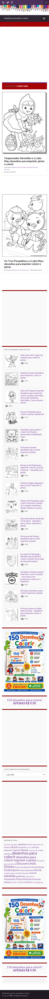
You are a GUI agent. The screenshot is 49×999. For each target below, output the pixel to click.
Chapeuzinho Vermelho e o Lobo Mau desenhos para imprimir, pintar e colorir (24, 161)
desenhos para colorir (20, 855)
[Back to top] (42, 992)
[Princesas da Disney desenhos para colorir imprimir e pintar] (12, 542)
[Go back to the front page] (24, 10)
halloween (29, 870)
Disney (9, 867)
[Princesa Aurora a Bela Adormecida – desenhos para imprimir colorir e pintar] (12, 614)
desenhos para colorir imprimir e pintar (20, 858)
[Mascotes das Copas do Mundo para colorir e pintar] (12, 361)
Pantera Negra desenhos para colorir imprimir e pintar (31, 485)
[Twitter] (7, 2)
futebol (8, 870)
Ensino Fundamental (23, 867)
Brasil (14, 847)
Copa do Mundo (20, 850)
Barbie (29, 844)
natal (27, 876)
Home (4, 24)
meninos (20, 876)
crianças (32, 850)
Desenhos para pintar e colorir (16, 18)
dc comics (39, 850)
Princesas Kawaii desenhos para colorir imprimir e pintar (30, 449)
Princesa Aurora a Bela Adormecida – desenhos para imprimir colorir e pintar (31, 612)
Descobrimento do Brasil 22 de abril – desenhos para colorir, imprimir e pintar (32, 522)
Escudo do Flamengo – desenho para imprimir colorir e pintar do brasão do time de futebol (32, 557)
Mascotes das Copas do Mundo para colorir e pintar (31, 357)
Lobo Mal (29, 167)
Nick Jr (32, 876)
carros (29, 847)
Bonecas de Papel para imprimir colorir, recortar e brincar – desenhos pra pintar (32, 469)
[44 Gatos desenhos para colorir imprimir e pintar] (12, 597)
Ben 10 (40, 844)
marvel (33, 873)
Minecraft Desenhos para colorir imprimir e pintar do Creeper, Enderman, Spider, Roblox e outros (32, 504)
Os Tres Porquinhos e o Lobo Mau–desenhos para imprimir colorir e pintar (24, 263)
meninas (10, 876)
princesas (26, 879)
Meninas (35, 167)
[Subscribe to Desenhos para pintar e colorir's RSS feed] (3, 2)
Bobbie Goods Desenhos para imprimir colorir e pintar (32, 375)
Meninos (7, 169)
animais (7, 845)
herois (38, 870)
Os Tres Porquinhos (23, 270)
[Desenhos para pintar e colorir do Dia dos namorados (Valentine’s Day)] (12, 436)
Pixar (18, 879)
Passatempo (10, 879)
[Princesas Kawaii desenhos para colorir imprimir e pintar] (12, 453)
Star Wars (14, 882)
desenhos (8, 854)
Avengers (14, 844)
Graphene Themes (21, 996)
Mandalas (25, 873)
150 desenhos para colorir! (24, 701)
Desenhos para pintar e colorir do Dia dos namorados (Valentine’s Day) (31, 433)
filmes (41, 867)
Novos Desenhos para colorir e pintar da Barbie (32, 412)
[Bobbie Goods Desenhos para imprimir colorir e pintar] (12, 379)
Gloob (22, 870)
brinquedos (22, 847)
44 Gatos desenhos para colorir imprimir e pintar (31, 591)
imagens (7, 873)
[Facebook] (12, 2)
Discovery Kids (26, 863)
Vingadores (38, 882)
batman (35, 844)
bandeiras (22, 844)
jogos (13, 873)
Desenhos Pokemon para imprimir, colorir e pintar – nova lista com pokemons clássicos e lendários (32, 577)
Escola (35, 867)
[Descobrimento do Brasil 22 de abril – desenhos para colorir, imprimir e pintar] (12, 525)
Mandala (18, 873)
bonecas (7, 847)
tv (33, 882)
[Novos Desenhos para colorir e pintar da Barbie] (12, 418)
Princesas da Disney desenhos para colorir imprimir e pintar (30, 538)
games (16, 870)
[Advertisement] (24, 52)
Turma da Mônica (25, 882)
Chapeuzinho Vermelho (19, 167)
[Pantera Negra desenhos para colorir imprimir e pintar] (12, 489)
